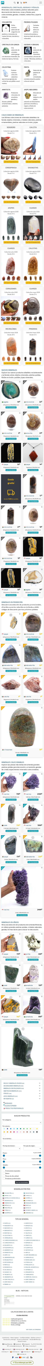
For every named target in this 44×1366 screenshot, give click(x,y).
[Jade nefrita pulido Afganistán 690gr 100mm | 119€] (11, 973)
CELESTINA (8, 1235)
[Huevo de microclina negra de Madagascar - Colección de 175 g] (11, 546)
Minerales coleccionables (13, 762)
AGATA (7, 1223)
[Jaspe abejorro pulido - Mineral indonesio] (11, 942)
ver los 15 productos (11, 162)
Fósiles (7, 1093)
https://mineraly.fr (30, 1346)
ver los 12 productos (11, 242)
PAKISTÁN (8, 1207)
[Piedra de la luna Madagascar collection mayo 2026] (11, 349)
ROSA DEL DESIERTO (32, 1267)
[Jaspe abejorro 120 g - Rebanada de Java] (11, 578)
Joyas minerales (11, 1096)
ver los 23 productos (33, 323)
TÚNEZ (7, 1210)
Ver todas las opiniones (33, 1329)
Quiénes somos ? (36, 1337)
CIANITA (28, 1235)
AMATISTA (29, 1223)
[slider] (4, 1156)
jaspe (5, 464)
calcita (6, 696)
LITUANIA (29, 1200)
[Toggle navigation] (40, 3)
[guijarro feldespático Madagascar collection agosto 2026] (11, 147)
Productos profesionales (14, 1108)
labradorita (8, 665)
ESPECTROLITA (9, 1279)
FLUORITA (29, 1247)
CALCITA (28, 1233)
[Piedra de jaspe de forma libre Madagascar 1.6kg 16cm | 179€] (11, 845)
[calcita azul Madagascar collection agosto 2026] (33, 147)
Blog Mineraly (8, 1344)
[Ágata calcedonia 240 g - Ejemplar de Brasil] (33, 578)
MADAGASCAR (31, 1203)
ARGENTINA (30, 1193)
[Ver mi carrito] (21, 3)
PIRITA (7, 1264)
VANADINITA (8, 1277)
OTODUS (28, 1262)
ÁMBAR (7, 1284)
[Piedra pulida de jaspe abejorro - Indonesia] (11, 632)
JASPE (7, 1255)
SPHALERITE (29, 1272)
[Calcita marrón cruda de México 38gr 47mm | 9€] (11, 685)
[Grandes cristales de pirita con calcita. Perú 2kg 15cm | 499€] (33, 942)
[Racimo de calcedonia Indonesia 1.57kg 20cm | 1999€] (33, 813)
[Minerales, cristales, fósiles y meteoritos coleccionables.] (2, 3)
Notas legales (15, 1337)
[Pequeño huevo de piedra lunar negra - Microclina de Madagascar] (33, 390)
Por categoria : (7, 1120)
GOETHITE (29, 1250)
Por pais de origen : (29, 1146)
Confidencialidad (25, 1337)
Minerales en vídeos (10, 922)
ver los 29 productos (11, 323)
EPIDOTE (28, 1245)
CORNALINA (8, 1237)
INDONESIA (9, 1200)
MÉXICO (8, 1205)
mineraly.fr (7, 1349)
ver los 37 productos (33, 242)
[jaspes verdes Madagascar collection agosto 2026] (11, 228)
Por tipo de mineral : (9, 1146)
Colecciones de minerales (13, 115)
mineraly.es (15, 1351)
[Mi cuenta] (18, 3)
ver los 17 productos (11, 283)
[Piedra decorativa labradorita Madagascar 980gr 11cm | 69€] (33, 653)
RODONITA (8, 1267)
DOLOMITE (8, 1245)
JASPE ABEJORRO (31, 1255)
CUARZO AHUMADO (10, 1240)
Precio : (5, 1153)
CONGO (29, 1195)
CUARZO (28, 1237)
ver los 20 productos (33, 202)
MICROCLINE (30, 1260)
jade (5, 825)
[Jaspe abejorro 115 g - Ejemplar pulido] (11, 453)
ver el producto (11, 407)
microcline (29, 402)
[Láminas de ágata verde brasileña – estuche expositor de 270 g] (11, 390)
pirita (27, 954)
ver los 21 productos (11, 363)
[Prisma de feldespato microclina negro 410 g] (11, 515)
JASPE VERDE (29, 1282)
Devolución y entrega (9, 1339)
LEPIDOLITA (29, 1257)
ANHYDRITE (8, 1228)
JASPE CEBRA (30, 1279)
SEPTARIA (29, 1269)
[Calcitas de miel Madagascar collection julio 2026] (33, 268)
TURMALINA (29, 1274)
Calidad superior (10, 1106)
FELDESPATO (8, 1247)
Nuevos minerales (9, 370)
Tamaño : (5, 1165)
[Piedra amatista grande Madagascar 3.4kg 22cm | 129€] (33, 973)
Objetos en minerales (13, 1091)
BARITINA (8, 1233)
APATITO (28, 1228)
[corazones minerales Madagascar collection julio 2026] (11, 308)
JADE (27, 1252)
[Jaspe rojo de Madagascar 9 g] (33, 453)
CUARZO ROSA (9, 1242)
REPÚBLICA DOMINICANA (12, 1198)
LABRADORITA (9, 1257)
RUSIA (28, 1207)
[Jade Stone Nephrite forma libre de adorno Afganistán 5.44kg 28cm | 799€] (11, 813)
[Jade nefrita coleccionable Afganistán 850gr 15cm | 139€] (22, 1047)
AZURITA (28, 1230)
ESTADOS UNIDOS (32, 1210)
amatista (29, 985)
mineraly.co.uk (19, 1349)
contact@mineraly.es (15, 1346)
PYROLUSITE (29, 1264)
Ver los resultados (22, 1182)
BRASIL (8, 1195)
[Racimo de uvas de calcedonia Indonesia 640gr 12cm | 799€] (11, 782)
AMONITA (28, 1225)
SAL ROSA (8, 1269)
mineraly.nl (26, 1351)
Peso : (5, 1159)
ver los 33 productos (11, 202)
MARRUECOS (10, 1203)
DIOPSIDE (28, 1242)
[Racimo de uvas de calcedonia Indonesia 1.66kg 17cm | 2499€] (33, 782)
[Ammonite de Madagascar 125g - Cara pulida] (33, 421)
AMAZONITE (8, 1225)
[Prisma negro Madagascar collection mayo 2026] (33, 349)
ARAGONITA (8, 1230)
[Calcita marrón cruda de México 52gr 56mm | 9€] (33, 685)
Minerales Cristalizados (14, 1088)
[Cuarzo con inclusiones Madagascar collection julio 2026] (33, 228)
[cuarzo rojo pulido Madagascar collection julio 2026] (11, 268)
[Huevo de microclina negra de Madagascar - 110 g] (11, 421)
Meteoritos (9, 1098)
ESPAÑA (29, 1198)
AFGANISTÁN (9, 1193)
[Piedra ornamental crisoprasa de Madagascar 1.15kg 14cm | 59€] (22, 727)
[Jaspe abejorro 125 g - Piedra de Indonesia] (33, 546)
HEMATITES (8, 1252)
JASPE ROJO (8, 1282)
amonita (28, 433)
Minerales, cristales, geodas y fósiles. (20, 7)
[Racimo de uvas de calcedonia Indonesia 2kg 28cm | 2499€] (22, 887)
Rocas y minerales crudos (14, 1083)
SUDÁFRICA (8, 1212)
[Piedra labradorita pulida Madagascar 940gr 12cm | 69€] (11, 653)
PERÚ (28, 1205)
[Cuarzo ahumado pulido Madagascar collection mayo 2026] (33, 308)
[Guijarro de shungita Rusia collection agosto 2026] (33, 187)
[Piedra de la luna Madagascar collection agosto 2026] (11, 187)
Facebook (18, 1344)
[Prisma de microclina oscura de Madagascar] (33, 484)
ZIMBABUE (29, 1212)
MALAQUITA (8, 1260)
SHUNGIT (7, 1272)
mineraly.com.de (33, 1349)
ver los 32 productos (33, 363)
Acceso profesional (22, 1339)
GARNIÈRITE (8, 1250)
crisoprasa (7, 749)
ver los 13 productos (33, 162)
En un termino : (7, 1138)
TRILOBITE (8, 1274)
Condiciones (5, 1337)
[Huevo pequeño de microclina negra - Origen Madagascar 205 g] (33, 515)
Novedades (8, 1103)
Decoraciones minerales (13, 1086)
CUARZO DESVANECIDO (32, 1240)
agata (5, 402)
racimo (6, 794)
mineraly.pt (37, 1351)
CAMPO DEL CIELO (31, 1277)
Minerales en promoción (12, 602)
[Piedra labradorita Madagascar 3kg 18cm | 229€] (33, 845)
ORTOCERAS (8, 1262)
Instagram (26, 1344)
